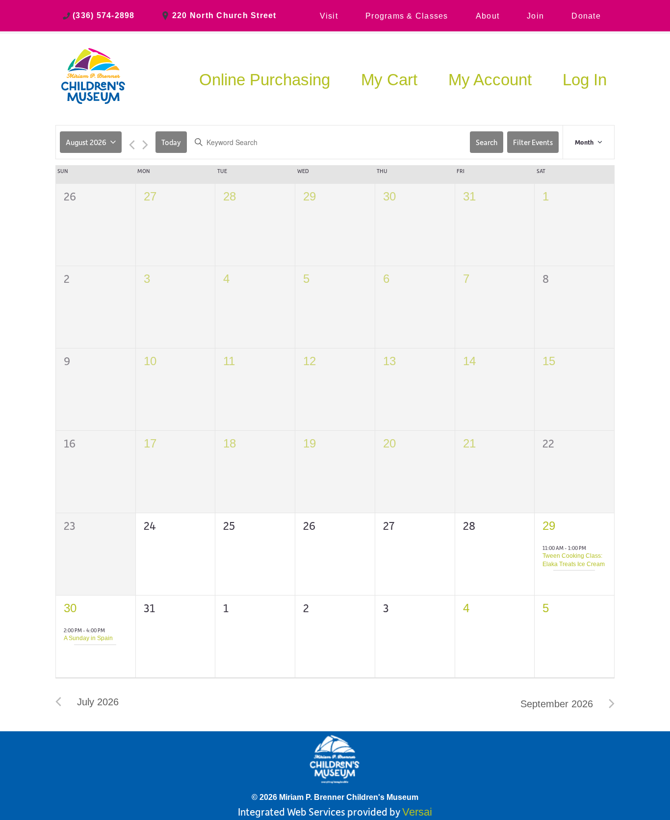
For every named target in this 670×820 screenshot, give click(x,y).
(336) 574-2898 (104, 15)
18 (229, 443)
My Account (490, 80)
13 (389, 361)
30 (389, 196)
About (487, 16)
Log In (585, 80)
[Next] (145, 146)
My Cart (389, 80)
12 (309, 361)
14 (469, 361)
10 (150, 361)
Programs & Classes (406, 16)
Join (535, 16)
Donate (586, 16)
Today (171, 142)
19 (309, 443)
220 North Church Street (224, 15)
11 (229, 361)
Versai (417, 812)
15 (548, 361)
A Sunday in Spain (88, 638)
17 (150, 443)
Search (486, 142)
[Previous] (132, 146)
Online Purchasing (264, 80)
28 (229, 196)
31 (469, 196)
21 (469, 443)
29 (309, 196)
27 (150, 196)
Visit (329, 16)
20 (389, 443)
